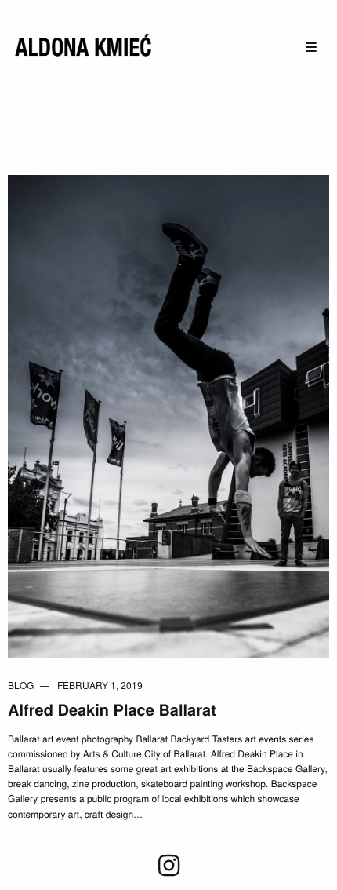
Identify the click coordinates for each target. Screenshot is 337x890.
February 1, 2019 (100, 684)
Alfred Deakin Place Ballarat (112, 710)
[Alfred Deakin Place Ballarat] (168, 415)
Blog (21, 684)
